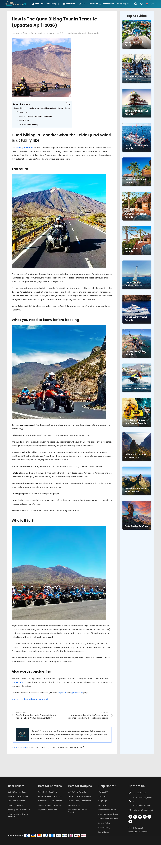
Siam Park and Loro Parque (49, 805)
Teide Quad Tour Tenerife (19, 809)
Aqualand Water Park (47, 809)
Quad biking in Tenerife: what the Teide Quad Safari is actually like (42, 108)
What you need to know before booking (35, 116)
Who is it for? (24, 120)
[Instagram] (130, 817)
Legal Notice (103, 832)
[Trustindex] (130, 821)
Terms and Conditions (108, 818)
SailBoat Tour (74, 805)
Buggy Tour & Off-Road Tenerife (18, 815)
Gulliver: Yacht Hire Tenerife (50, 800)
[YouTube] (145, 817)
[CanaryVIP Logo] (16, 4)
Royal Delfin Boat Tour (47, 792)
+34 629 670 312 (139, 792)
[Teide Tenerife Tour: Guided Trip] (136, 515)
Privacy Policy (104, 823)
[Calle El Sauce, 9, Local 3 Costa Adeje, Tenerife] (130, 801)
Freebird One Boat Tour (18, 796)
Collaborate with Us (107, 809)
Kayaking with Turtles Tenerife (77, 810)
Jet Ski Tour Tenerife (77, 792)
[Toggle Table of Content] (67, 104)
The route (23, 112)
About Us (102, 796)
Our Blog (23, 747)
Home (14, 747)
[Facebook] (140, 817)
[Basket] (141, 4)
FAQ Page (102, 800)
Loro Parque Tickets (16, 800)
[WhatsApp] (135, 817)
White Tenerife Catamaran (50, 796)
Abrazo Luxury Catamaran (79, 800)
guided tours (77, 692)
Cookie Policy (104, 827)
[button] (60, 4)
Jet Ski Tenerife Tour (17, 792)
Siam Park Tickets (15, 805)
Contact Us (103, 792)
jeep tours (62, 692)
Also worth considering (28, 124)
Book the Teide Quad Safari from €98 (30, 699)
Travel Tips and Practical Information (83, 33)
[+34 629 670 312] (130, 793)
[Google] (149, 817)
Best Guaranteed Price (108, 814)
